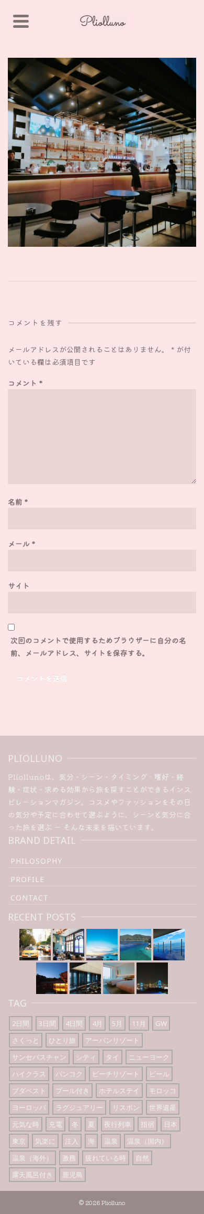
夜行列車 (117, 1124)
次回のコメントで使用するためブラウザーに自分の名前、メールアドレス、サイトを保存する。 (98, 646)
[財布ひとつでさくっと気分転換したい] (152, 978)
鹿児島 (72, 1174)
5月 (117, 1023)
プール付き (72, 1090)
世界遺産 (162, 1107)
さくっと (25, 1040)
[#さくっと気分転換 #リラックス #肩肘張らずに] (169, 944)
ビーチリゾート (116, 1074)
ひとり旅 (62, 1040)
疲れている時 (105, 1158)
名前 (18, 501)
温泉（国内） (147, 1141)
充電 (55, 1124)
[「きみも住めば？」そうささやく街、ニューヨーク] (35, 944)
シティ (86, 1057)
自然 (142, 1158)
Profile (27, 879)
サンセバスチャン (39, 1057)
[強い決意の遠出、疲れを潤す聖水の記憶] (102, 944)
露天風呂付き (32, 1174)
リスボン (126, 1107)
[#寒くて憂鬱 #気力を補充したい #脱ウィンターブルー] (135, 944)
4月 (97, 1023)
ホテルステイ (119, 1090)
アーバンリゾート (112, 1040)
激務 (69, 1158)
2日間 (20, 1023)
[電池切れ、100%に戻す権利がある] (85, 978)
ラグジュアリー (79, 1107)
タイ (112, 1057)
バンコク (69, 1074)
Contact (29, 898)
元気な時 (25, 1124)
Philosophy (36, 861)
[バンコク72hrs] (68, 944)
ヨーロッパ (29, 1107)
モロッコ (162, 1090)
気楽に (45, 1141)
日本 (170, 1124)
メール (21, 543)
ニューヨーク (149, 1057)
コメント (25, 383)
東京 (19, 1141)
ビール (159, 1074)
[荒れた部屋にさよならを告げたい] (118, 978)
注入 (71, 1141)
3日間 (47, 1023)
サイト (19, 585)
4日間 (74, 1023)
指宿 (147, 1124)
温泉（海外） (32, 1158)
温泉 (111, 1141)
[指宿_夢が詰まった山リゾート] (51, 978)
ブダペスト (29, 1090)
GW (161, 1023)
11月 (139, 1023)
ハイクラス (29, 1074)
